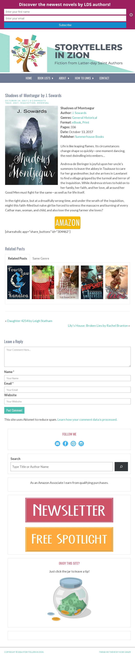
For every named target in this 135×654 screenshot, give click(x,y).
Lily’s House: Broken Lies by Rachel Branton (98, 325)
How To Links (83, 78)
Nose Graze (125, 652)
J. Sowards (79, 113)
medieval (43, 103)
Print (85, 122)
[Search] (121, 466)
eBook (76, 122)
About (63, 78)
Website (10, 395)
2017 (16, 103)
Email (9, 383)
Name (9, 372)
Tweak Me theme (107, 652)
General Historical (84, 117)
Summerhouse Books (89, 136)
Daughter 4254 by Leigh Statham (29, 321)
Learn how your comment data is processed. (87, 419)
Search (15, 459)
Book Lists (45, 78)
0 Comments (38, 100)
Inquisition (28, 103)
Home (29, 78)
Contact (104, 78)
